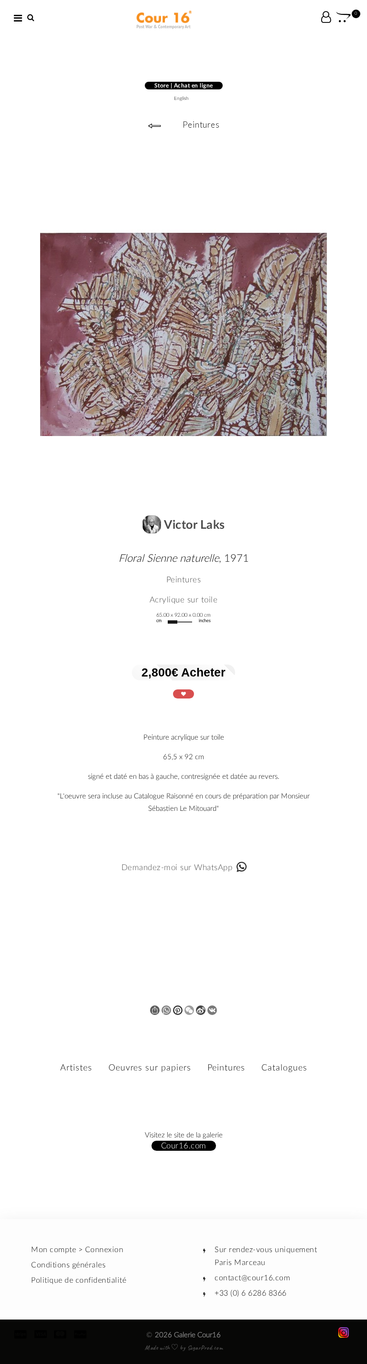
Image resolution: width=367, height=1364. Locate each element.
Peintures (201, 125)
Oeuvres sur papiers (149, 1068)
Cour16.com (183, 1146)
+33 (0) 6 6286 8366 (251, 1293)
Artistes (76, 1068)
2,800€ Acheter (183, 672)
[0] (343, 18)
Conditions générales (68, 1265)
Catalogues (284, 1068)
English (181, 98)
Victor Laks (193, 525)
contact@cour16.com (252, 1278)
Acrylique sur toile (184, 600)
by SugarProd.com (201, 1348)
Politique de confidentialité (78, 1280)
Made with (158, 1348)
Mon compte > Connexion (77, 1250)
